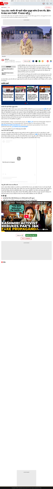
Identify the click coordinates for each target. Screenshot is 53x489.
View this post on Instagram (8, 162)
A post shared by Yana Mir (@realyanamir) (19, 181)
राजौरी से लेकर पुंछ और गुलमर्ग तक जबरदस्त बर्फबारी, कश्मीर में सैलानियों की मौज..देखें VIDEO (19, 97)
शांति (36, 134)
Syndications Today (37, 487)
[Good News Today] (6, 4)
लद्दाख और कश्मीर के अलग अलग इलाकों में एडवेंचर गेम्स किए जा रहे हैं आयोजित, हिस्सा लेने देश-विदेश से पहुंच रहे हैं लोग (44, 97)
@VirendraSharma (15, 125)
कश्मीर (45, 109)
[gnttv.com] (2, 60)
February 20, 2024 (21, 129)
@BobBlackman (5, 125)
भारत (9, 7)
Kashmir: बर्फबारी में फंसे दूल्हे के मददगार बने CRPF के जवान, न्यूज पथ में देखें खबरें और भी (32, 97)
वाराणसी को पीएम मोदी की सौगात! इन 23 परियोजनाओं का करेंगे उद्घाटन (19, 198)
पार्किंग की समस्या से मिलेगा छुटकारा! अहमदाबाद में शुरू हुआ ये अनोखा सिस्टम (20, 200)
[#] (36, 61)
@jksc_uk (30, 121)
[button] (25, 103)
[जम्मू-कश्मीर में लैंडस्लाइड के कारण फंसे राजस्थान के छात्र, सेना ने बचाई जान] (8, 89)
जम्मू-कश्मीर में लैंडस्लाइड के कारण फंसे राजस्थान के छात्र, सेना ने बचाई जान (8, 96)
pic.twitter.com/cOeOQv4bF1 (20, 126)
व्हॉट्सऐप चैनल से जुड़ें (30, 235)
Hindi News (3, 7)
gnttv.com (7, 59)
